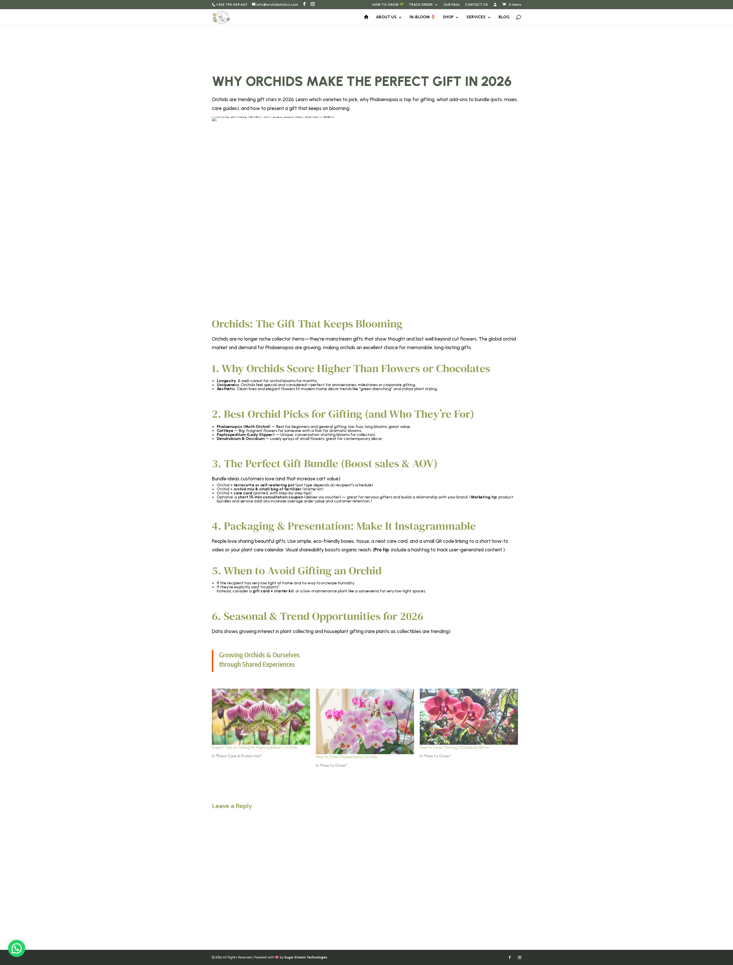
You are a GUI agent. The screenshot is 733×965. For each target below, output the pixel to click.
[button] (16, 948)
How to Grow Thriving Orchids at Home (454, 747)
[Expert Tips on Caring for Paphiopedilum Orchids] (261, 717)
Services (476, 17)
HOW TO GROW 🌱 (388, 5)
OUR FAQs (452, 5)
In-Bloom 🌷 (422, 17)
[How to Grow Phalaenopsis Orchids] (365, 721)
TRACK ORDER (421, 5)
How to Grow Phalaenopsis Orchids (347, 756)
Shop (448, 17)
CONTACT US (476, 5)
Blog (504, 17)
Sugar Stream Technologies (305, 957)
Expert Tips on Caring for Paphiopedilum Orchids (255, 747)
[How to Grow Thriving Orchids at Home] (469, 717)
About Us (386, 17)
